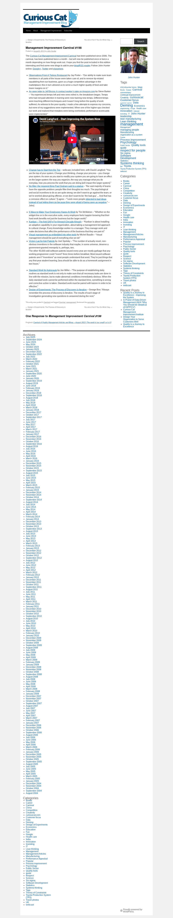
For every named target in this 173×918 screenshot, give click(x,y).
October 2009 (32, 643)
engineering (124, 108)
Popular (122, 137)
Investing (123, 114)
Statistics (124, 161)
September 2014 (34, 500)
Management (125, 127)
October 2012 (32, 555)
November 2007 (33, 698)
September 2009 (34, 645)
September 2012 (34, 558)
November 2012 (33, 553)
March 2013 (31, 543)
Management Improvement (51, 30)
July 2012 (30, 563)
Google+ (37, 69)
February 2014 (33, 517)
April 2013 (31, 541)
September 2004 (34, 791)
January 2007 (32, 723)
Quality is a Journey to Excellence (133, 325)
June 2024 (31, 342)
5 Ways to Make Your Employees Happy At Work (52, 212)
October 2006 (32, 730)
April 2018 (31, 405)
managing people (129, 130)
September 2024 (34, 339)
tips (121, 166)
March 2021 (31, 369)
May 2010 (30, 626)
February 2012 (33, 575)
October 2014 (32, 497)
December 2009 (33, 638)
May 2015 (30, 480)
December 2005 (33, 754)
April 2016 (31, 456)
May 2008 (30, 684)
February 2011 (33, 604)
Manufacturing (127, 132)
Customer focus (129, 100)
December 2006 (33, 725)
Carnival (47, 302)
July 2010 (30, 621)
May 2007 (30, 713)
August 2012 (32, 560)
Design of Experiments (134, 205)
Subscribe (68, 30)
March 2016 (31, 458)
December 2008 (33, 667)
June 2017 (31, 422)
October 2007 (32, 701)
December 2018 (33, 393)
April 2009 (31, 657)
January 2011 (32, 606)
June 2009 (31, 652)
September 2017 (34, 417)
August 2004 (32, 793)
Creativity (124, 97)
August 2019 (32, 383)
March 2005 (31, 776)
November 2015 (33, 466)
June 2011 (31, 594)
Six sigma (125, 153)
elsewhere (58, 69)
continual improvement (130, 95)
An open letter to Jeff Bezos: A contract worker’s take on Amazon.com (62, 91)
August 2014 (32, 502)
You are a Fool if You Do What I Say (98, 40)
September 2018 (34, 395)
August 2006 (32, 735)
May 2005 (30, 771)
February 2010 (33, 633)
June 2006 (31, 740)
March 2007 (31, 718)
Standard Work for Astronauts (43, 270)
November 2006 (33, 728)
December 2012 (33, 550)
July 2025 (30, 337)
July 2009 (30, 650)
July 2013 (30, 534)
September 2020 (34, 373)
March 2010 (31, 631)
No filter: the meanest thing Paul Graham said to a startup (56, 186)
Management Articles (133, 234)
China (126, 188)
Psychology (128, 142)
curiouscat (136, 97)
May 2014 (30, 509)
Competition (129, 191)
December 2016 (33, 436)
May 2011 (30, 597)
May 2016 (30, 453)
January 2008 (32, 694)
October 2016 (32, 441)
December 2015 (33, 463)
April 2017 (31, 427)
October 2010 (32, 614)
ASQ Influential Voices (128, 87)
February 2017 (33, 432)
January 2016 (32, 461)
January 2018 (32, 410)
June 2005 (31, 769)
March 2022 (31, 359)
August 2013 (32, 531)
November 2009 (33, 640)
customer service (126, 103)
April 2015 (31, 483)
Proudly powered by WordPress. (132, 910)
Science (127, 258)
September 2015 (34, 470)
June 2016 (31, 451)
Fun (125, 212)
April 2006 (31, 745)
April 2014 (31, 512)
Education (128, 210)
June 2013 (31, 536)
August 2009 (32, 647)
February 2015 (33, 487)
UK (124, 283)
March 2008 (31, 689)
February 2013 (33, 546)
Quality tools (138, 145)
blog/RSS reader (82, 65)
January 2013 (32, 548)
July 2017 (30, 420)
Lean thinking (128, 121)
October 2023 (32, 347)
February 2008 (33, 691)
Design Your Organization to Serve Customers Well (133, 319)
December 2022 (33, 352)
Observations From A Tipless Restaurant (48, 75)
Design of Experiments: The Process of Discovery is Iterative (58, 289)
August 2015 (32, 473)
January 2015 (32, 490)
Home (28, 30)
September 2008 (34, 674)
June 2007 (31, 711)
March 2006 (31, 747)
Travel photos (129, 280)
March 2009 (31, 660)
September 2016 (34, 444)
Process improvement (133, 140)
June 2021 (31, 366)
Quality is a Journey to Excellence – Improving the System (134, 295)
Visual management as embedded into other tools (52, 235)
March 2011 (31, 601)
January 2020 (32, 378)
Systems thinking (132, 163)
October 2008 (32, 672)
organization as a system (131, 135)
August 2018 (32, 398)
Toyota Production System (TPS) (133, 169)
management (71, 302)
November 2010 (33, 611)
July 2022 (30, 356)
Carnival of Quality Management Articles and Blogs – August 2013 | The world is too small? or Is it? (72, 322)
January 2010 (32, 635)
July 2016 (30, 449)
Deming (126, 105)
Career (128, 90)
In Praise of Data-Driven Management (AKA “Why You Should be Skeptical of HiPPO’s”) (135, 303)
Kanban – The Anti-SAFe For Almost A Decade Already (55, 222)
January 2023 (32, 349)
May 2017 (30, 424)
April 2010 (31, 628)
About (35, 30)
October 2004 (32, 788)
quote (123, 148)
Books (122, 90)
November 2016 (33, 439)
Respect (127, 256)
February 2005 (33, 778)
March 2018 (31, 407)
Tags (125, 271)
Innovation (126, 111)
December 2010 (33, 609)
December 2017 (33, 412)
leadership (126, 116)
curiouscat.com (130, 195)
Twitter (45, 69)
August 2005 (32, 764)
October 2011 (32, 584)
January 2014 (32, 519)
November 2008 (33, 669)
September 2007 (34, 703)
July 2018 (30, 400)
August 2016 (32, 446)
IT (129, 114)
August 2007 (32, 706)
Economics (139, 106)
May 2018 (30, 403)
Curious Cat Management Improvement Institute (133, 312)
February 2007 (33, 720)
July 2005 (30, 766)
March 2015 (31, 485)
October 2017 (32, 415)
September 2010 (34, 616)
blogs (140, 87)
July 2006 (30, 737)
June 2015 (31, 478)
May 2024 (30, 344)
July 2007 (30, 708)
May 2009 (30, 655)
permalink (91, 302)
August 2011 (32, 589)
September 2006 (34, 732)
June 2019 (31, 386)
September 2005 (34, 761)
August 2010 (32, 618)
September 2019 (34, 381)
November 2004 (33, 786)
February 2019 (33, 388)
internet (136, 111)
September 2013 (34, 529)
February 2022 (33, 361)
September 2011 (34, 587)
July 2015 (30, 475)
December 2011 (33, 580)
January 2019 (32, 390)
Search (140, 41)
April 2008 (31, 686)
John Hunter (51, 51)
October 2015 (32, 468)
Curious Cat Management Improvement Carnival (53, 56)
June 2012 (31, 565)
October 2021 (32, 364)
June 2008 (31, 681)
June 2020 (31, 376)
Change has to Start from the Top (44, 170)
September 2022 (34, 354)
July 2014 (30, 504)
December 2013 (33, 521)
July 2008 (30, 679)
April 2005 (31, 774)
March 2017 (31, 429)
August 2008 (32, 677)
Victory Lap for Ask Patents (42, 241)
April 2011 (31, 599)
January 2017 (32, 434)
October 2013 (32, 526)
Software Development (128, 156)
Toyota (127, 166)
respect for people (132, 150)
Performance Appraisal (134, 239)
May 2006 (30, 742)
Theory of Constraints (133, 273)
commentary (125, 92)
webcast (123, 171)
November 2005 (33, 757)
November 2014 (33, 495)
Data (136, 102)
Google (132, 108)
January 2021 (32, 371)
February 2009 (33, 662)
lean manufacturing (130, 119)
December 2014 (33, 492)
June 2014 (31, 507)
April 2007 (31, 715)
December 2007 (33, 696)
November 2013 (33, 524)
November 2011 (33, 582)
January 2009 (32, 664)
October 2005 (32, 759)
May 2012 (30, 567)
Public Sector (125, 145)
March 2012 (31, 572)
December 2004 (33, 783)
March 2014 (31, 514)
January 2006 (32, 752)
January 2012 (32, 577)
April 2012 (31, 570)
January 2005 (32, 781)
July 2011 (30, 592)
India (125, 220)
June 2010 (31, 623)
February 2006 (33, 749)
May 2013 (30, 538)
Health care (141, 108)
